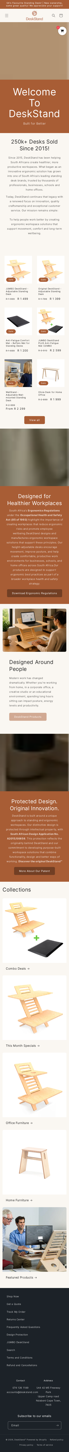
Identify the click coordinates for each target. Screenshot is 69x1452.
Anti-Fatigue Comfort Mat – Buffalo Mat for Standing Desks (18, 343)
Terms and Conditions (19, 1357)
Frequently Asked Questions (23, 1327)
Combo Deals (16, 968)
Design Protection (17, 1334)
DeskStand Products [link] (28, 716)
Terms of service (45, 1445)
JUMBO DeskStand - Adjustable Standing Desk (17, 291)
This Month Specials (21, 1045)
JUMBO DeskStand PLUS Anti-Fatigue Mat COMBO (48, 343)
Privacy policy (26, 1445)
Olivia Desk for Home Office (50, 393)
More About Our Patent (34, 871)
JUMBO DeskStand (18, 1342)
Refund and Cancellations (22, 1365)
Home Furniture (17, 1200)
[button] (6, 15)
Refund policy (56, 1439)
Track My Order (16, 1311)
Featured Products (19, 1277)
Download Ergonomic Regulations (34, 593)
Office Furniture (17, 1123)
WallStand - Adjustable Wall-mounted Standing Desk (16, 396)
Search (11, 1350)
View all (34, 420)
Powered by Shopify (37, 1439)
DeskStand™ (20, 1439)
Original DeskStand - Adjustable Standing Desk (49, 291)
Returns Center (15, 1319)
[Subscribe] (57, 1425)
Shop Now (13, 1296)
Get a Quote (14, 1304)
